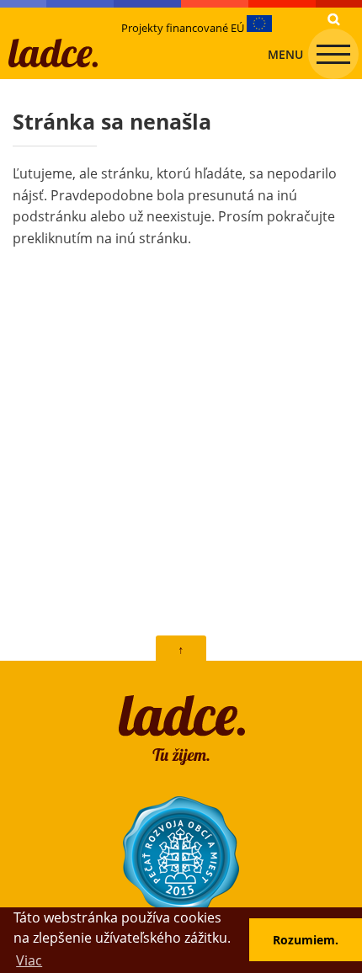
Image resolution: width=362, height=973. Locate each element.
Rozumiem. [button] (305, 940)
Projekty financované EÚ (184, 27)
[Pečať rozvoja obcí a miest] (181, 855)
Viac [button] (29, 960)
